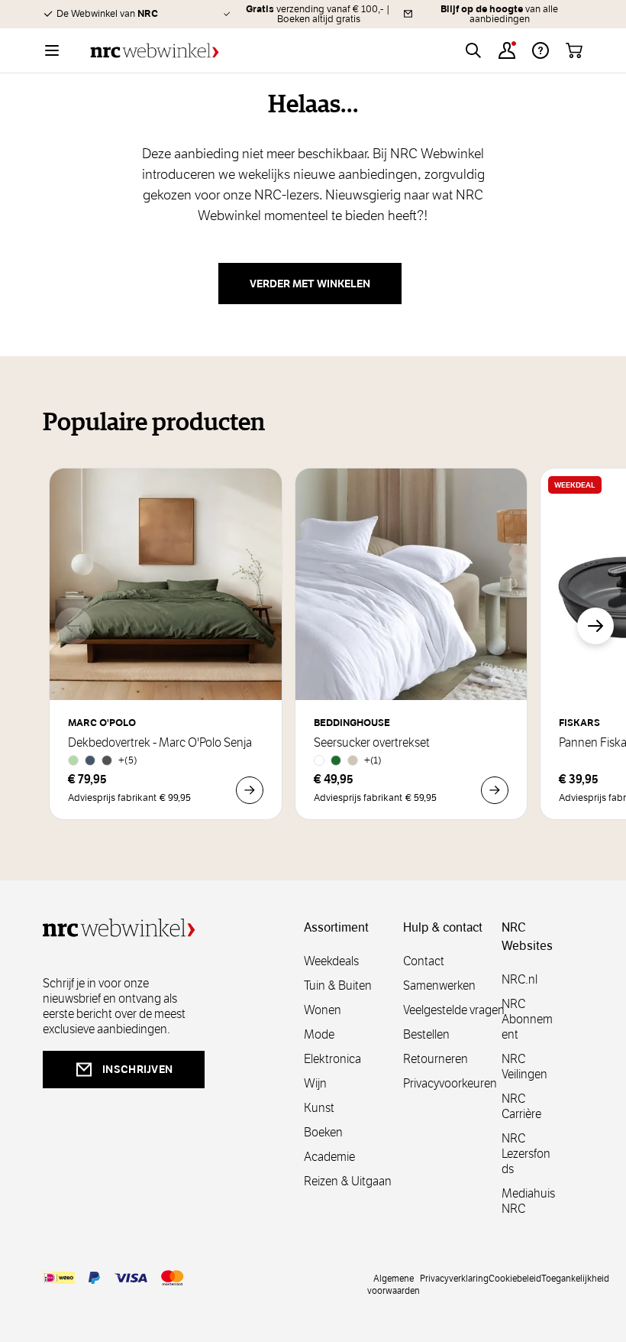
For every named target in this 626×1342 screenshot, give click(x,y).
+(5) (127, 760)
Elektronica (332, 1059)
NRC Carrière (521, 1106)
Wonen (322, 1010)
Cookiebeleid (515, 1278)
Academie (329, 1157)
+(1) (373, 760)
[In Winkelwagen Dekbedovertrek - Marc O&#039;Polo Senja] (249, 790)
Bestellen (426, 1034)
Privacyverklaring (454, 1278)
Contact (423, 961)
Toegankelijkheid (575, 1278)
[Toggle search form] (473, 50)
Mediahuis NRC (528, 1201)
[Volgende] (595, 626)
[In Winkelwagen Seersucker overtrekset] (494, 790)
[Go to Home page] (154, 51)
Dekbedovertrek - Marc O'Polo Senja (160, 742)
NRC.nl (519, 979)
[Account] (507, 50)
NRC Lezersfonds (526, 1153)
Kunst (319, 1108)
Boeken (323, 1132)
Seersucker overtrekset (372, 742)
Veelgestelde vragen (454, 1010)
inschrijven (137, 1069)
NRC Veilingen (524, 1066)
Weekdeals (331, 961)
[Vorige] (73, 626)
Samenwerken (439, 985)
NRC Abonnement (527, 1019)
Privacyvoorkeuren (450, 1083)
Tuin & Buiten (338, 985)
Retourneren (435, 1059)
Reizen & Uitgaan (348, 1181)
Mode (319, 1034)
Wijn (315, 1083)
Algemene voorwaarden (393, 1284)
